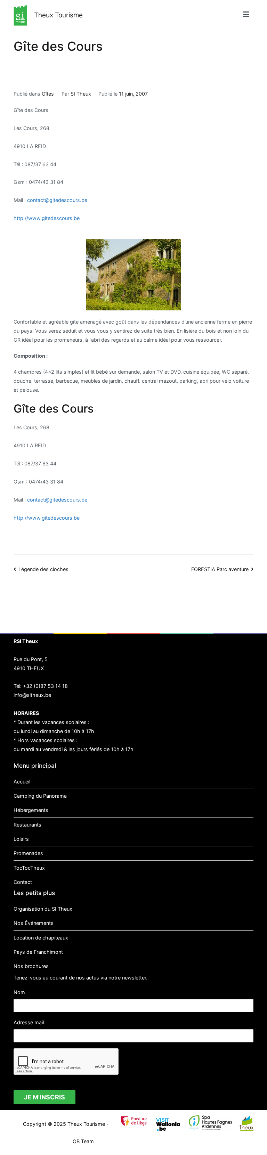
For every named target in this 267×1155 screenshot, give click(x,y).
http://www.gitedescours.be (47, 218)
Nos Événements (34, 923)
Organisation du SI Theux (43, 909)
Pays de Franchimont (38, 952)
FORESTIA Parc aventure (220, 569)
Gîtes (48, 94)
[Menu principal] (246, 15)
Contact (23, 882)
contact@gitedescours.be (57, 200)
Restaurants (27, 825)
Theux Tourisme (58, 15)
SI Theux (81, 94)
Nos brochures (31, 966)
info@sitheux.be (32, 695)
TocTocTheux (29, 868)
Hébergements (31, 810)
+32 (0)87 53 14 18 (45, 686)
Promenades (28, 853)
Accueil (22, 781)
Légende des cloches (43, 569)
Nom (19, 992)
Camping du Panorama (40, 796)
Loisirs (21, 839)
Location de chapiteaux (41, 938)
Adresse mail (29, 1022)
